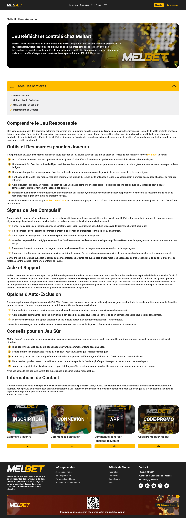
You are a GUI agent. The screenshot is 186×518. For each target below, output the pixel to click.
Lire (27, 446)
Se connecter (172, 5)
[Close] (178, 496)
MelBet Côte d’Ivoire (56, 200)
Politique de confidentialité (68, 482)
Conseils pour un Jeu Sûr (25, 105)
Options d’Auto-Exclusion (26, 100)
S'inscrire (158, 5)
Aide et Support (21, 95)
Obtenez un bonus (168, 505)
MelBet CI (11, 19)
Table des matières (31, 86)
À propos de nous (63, 472)
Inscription (73, 5)
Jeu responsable (63, 475)
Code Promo (96, 5)
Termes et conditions (65, 479)
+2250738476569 (146, 472)
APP (105, 5)
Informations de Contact (25, 109)
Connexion (84, 5)
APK (111, 482)
